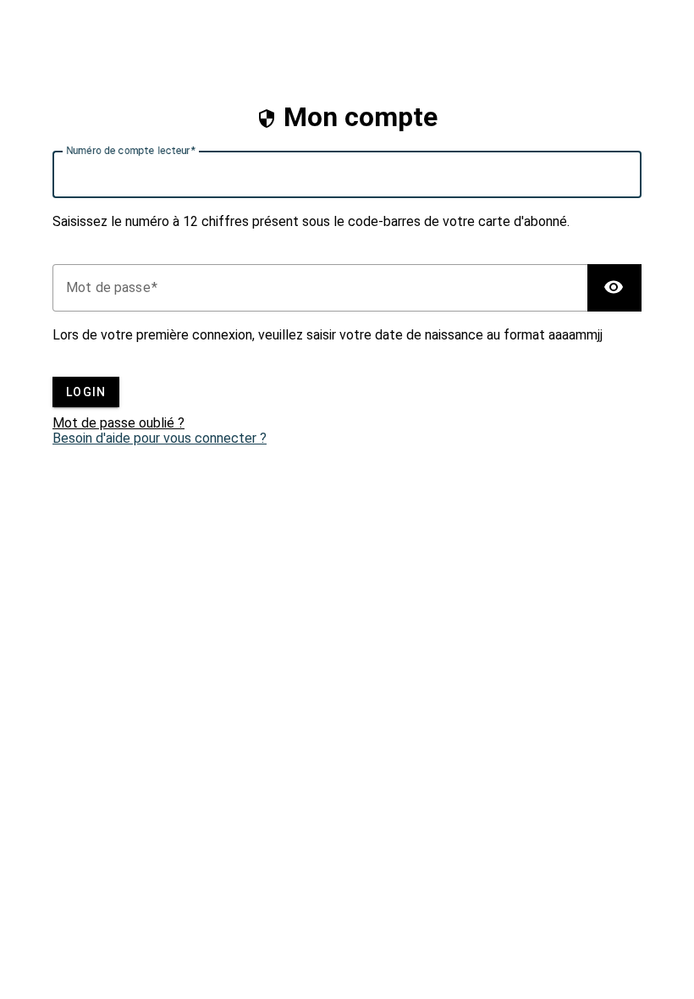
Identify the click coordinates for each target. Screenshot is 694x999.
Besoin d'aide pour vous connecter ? (159, 438)
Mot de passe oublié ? (118, 423)
